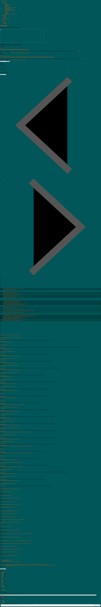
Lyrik (2, 579)
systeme (6, 11)
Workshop (3, 463)
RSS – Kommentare (4, 590)
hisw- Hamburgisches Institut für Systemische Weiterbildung (7, 351)
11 (0, 309)
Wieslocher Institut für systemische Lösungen (5, 469)
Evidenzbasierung (16, 52)
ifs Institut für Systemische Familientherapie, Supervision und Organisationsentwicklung (11, 337)
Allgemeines (3, 572)
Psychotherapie (20, 52)
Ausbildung (11, 52)
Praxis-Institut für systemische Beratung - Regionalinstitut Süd (7, 434)
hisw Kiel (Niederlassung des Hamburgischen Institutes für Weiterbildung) (9, 365)
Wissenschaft (27, 52)
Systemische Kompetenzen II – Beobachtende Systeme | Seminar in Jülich (9, 390)
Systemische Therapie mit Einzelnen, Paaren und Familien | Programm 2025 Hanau (13, 304)
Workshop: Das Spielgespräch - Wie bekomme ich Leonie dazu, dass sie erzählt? (13, 288)
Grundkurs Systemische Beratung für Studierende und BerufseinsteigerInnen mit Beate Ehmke (12, 466)
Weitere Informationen (3, 368)
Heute (0, 176)
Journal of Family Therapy (8, 5)
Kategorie (4, 18)
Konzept (4, 21)
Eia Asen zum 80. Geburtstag (5, 560)
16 (0, 319)
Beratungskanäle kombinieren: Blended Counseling (6, 376)
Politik (5, 52)
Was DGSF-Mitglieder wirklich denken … (11, 565)
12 (0, 311)
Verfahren (24, 52)
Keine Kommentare (2, 55)
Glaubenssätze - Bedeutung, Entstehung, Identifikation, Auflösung (8, 473)
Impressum (4, 23)
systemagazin (3, 25)
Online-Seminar (4, 359)
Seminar (3, 387)
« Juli (0, 71)
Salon (2, 583)
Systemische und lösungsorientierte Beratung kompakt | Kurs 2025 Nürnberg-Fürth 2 (13, 296)
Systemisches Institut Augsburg (4, 344)
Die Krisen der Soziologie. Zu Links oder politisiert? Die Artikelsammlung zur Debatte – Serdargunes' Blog (15, 564)
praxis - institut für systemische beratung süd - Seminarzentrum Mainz (8, 427)
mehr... (1, 305)
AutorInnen (4, 22)
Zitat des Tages (3, 586)
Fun (2, 577)
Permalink (30, 52)
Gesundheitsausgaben (4, 578)
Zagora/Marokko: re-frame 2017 (7, 19)
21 (3, 68)
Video (2, 584)
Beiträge (3, 574)
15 (0, 314)
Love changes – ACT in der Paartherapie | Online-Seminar (10, 302)
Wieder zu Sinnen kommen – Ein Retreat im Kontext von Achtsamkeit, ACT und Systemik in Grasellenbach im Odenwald (15, 452)
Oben (0, 606)
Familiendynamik (7, 3)
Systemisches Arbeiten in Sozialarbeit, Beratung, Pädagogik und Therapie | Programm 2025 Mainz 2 (15, 303)
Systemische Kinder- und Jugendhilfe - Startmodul (9, 289)
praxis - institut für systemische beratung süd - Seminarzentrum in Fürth (9, 372)
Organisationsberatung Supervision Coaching (10, 7)
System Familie (7, 12)
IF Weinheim (1, 448)
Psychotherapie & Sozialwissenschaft (9, 9)
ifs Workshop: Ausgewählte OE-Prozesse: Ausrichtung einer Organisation (9, 459)
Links (3, 52)
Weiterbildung (3, 366)
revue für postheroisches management (9, 10)
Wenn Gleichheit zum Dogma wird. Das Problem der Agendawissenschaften (11, 561)
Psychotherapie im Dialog (8, 8)
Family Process (7, 4)
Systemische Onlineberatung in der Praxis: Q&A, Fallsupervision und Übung (12, 293)
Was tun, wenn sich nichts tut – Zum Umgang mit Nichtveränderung (8, 383)
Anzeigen (3, 573)
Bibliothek (3, 575)
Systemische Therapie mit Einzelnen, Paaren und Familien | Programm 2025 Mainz (13, 308)
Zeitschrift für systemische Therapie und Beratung (11, 13)
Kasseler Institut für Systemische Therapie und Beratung (7, 386)
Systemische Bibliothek (6, 14)
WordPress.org (3, 602)
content (2, 1)
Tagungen (4, 16)
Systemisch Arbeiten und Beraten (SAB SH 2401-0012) (10, 295)
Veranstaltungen (5, 17)
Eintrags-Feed (3, 601)
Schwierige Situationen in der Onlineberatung (5, 526)
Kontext (6, 6)
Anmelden (3, 600)
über (2, 20)
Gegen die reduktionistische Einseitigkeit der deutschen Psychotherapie (14, 49)
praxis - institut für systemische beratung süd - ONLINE (7, 358)
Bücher (4, 2)
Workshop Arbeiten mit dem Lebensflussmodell (9, 292)
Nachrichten (3, 580)
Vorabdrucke (3, 585)
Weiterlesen (79, 51)
